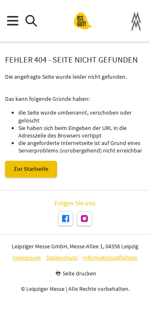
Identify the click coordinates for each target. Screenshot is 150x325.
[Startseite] (83, 21)
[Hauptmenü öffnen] (12, 21)
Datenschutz (62, 257)
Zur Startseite (31, 168)
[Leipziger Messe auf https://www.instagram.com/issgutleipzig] (84, 218)
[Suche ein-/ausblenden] (31, 21)
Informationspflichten (110, 257)
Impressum (26, 257)
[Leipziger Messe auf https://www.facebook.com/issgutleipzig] (65, 218)
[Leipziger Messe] (136, 21)
